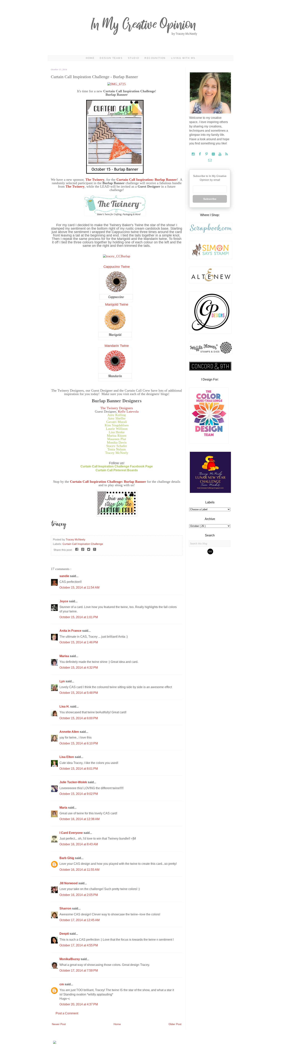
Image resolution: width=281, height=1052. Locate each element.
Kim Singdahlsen (117, 425)
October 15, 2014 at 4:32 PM (78, 667)
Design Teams (111, 58)
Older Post (175, 1024)
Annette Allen (69, 731)
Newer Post (59, 1024)
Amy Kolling (116, 415)
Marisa (64, 656)
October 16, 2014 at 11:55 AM (79, 869)
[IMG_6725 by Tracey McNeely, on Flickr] (116, 84)
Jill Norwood (68, 883)
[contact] (210, 160)
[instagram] (193, 154)
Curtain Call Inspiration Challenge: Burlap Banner (108, 481)
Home (90, 58)
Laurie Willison (117, 429)
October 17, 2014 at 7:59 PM (78, 970)
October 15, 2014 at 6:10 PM (78, 743)
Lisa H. (64, 706)
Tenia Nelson (116, 449)
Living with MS (183, 58)
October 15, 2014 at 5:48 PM (78, 692)
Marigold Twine (116, 304)
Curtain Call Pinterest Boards (117, 470)
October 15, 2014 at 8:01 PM (78, 768)
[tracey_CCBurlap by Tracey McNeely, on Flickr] (116, 256)
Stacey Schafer (116, 446)
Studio (133, 58)
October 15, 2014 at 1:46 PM (78, 642)
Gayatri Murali (116, 422)
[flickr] (213, 154)
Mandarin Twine (117, 346)
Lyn (62, 681)
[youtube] (220, 154)
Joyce (64, 601)
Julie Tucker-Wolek (73, 782)
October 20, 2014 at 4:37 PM (78, 1004)
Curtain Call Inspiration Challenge (83, 543)
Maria (63, 807)
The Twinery (94, 179)
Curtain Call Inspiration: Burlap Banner (146, 179)
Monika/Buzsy (70, 959)
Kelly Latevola (128, 411)
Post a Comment (67, 1013)
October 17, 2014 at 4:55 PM (78, 945)
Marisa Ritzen (116, 435)
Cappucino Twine (116, 267)
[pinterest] (207, 154)
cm (62, 984)
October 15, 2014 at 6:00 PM (78, 718)
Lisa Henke (117, 432)
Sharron (65, 908)
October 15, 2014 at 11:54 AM (79, 587)
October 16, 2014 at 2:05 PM (78, 895)
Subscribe (209, 198)
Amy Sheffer (117, 418)
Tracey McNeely (116, 453)
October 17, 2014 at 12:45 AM (79, 920)
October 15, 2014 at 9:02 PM (78, 793)
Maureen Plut (116, 439)
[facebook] (200, 154)
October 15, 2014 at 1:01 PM (78, 617)
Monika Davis (117, 442)
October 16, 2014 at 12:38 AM (79, 819)
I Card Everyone (71, 832)
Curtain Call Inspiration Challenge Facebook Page (116, 466)
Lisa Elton (67, 757)
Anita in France (70, 630)
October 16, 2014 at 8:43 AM (78, 844)
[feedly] (227, 154)
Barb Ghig (67, 858)
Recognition (155, 58)
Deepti (64, 933)
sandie (64, 576)
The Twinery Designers (116, 408)
